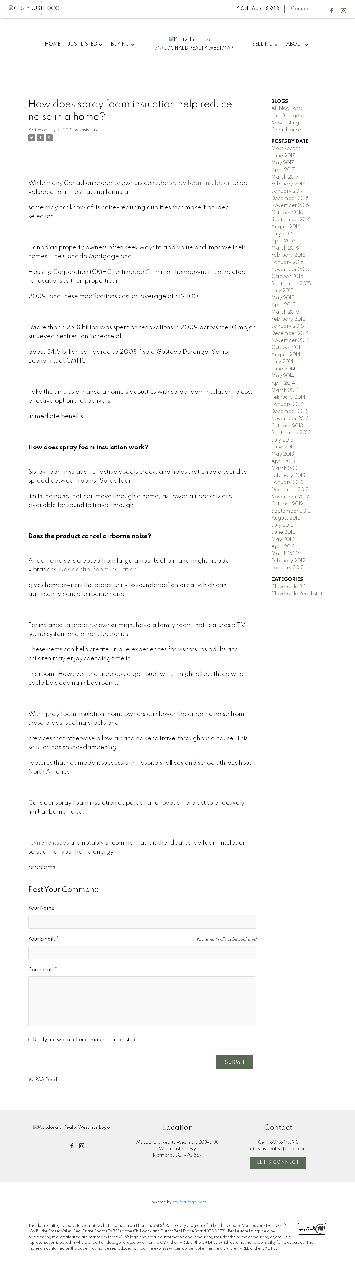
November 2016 (290, 205)
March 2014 (285, 390)
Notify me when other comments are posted (83, 1039)
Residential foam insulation (98, 570)
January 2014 (287, 404)
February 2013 (288, 475)
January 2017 (287, 191)
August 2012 (285, 518)
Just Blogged (287, 115)
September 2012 (291, 511)
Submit (235, 1062)
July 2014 (282, 361)
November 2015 (290, 269)
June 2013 (283, 447)
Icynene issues (48, 843)
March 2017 (285, 177)
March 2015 (285, 312)
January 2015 (287, 326)
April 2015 (283, 304)
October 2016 (287, 212)
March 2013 (285, 468)
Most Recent (285, 148)
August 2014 (285, 354)
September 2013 (291, 432)
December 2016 (290, 198)
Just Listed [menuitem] (82, 44)
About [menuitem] (294, 44)
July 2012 (282, 525)
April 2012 (283, 546)
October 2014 (287, 347)
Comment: (41, 969)
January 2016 (287, 262)
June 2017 (283, 155)
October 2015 (287, 276)
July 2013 (282, 440)
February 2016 (288, 255)
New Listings (286, 123)
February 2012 (288, 560)
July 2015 (282, 290)
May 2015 (283, 297)
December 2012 (290, 489)
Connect (301, 8)
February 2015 (288, 319)
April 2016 (283, 241)
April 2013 (283, 461)
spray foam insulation (200, 183)
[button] (331, 10)
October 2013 (287, 425)
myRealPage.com (189, 1202)
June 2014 (283, 369)
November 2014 (290, 340)
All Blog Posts (286, 108)
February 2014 (288, 397)
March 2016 (285, 248)
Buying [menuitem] (120, 44)
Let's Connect (278, 1162)
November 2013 (290, 418)
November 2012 (290, 497)
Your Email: (42, 939)
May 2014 (282, 375)
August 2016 (285, 226)
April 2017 (283, 169)
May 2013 (282, 454)
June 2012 (283, 532)
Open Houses (287, 129)
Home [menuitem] (52, 44)
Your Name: (42, 908)
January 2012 (287, 567)
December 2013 (290, 411)
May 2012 (282, 539)
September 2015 (291, 283)
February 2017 (288, 184)
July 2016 (282, 234)
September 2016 (291, 219)
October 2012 (287, 503)
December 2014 (290, 333)
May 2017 (282, 162)
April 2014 (283, 383)
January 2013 (287, 482)
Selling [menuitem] (262, 44)
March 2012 (285, 553)
